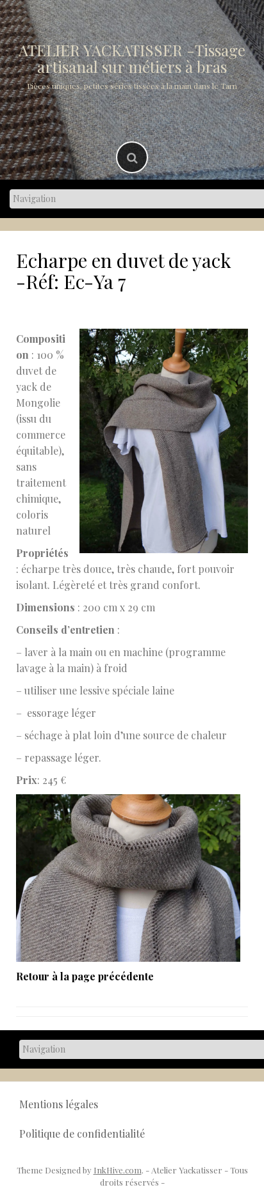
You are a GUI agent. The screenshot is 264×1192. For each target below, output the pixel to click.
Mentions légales (58, 1104)
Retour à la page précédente (85, 976)
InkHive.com (118, 1170)
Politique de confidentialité (82, 1133)
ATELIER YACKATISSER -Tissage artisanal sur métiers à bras (132, 58)
